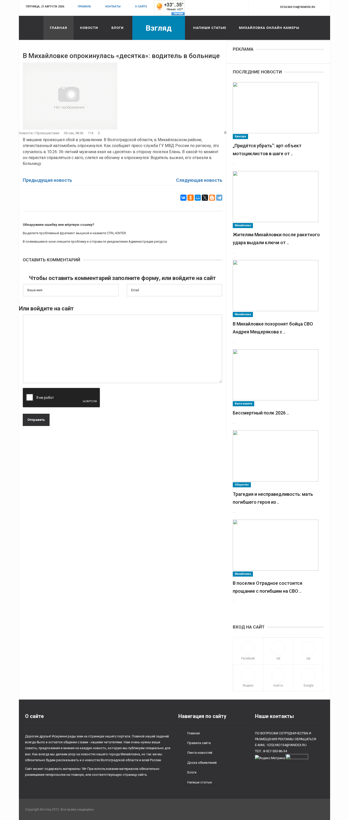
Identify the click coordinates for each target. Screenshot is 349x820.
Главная (58, 28)
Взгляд (159, 28)
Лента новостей (199, 753)
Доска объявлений (202, 763)
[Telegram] (219, 198)
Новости (89, 28)
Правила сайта (199, 743)
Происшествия (47, 133)
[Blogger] (212, 198)
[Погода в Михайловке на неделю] (169, 7)
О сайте (141, 6)
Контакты (113, 6)
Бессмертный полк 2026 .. (261, 412)
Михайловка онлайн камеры (269, 28)
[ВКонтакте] (183, 198)
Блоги (117, 28)
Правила (84, 6)
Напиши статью (209, 28)
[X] (205, 198)
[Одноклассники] (191, 198)
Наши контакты (274, 716)
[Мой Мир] (198, 198)
